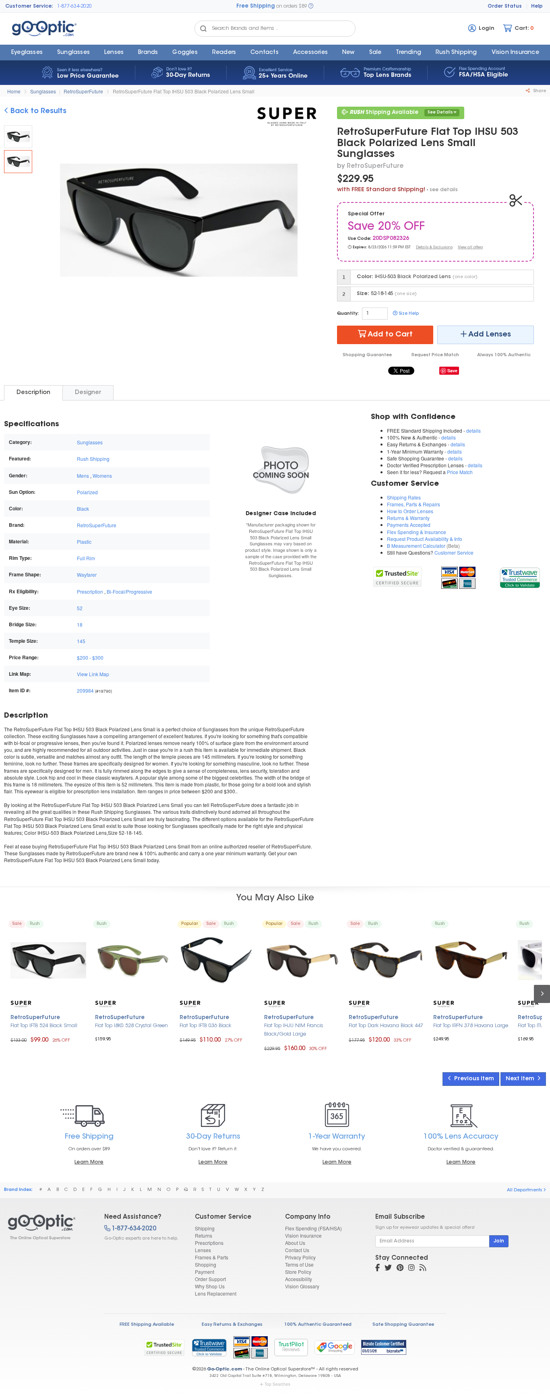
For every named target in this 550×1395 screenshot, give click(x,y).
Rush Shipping (456, 53)
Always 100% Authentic (504, 355)
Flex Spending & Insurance (416, 531)
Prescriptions (209, 1242)
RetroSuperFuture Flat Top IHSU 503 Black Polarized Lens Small (183, 91)
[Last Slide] (50, 221)
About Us (295, 1242)
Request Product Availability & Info (424, 538)
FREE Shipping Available (147, 1325)
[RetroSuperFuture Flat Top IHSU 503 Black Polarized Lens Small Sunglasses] (18, 136)
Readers (224, 53)
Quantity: (348, 314)
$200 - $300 (90, 657)
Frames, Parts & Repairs (413, 504)
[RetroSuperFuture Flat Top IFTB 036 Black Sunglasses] (217, 960)
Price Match (460, 471)
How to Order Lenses (410, 511)
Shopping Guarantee (367, 355)
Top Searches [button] (277, 1384)
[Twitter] (388, 1268)
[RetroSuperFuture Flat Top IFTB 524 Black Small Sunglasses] (48, 960)
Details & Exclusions (434, 247)
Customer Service (453, 552)
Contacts (264, 53)
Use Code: (359, 239)
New (348, 53)
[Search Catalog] (203, 28)
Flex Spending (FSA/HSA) (313, 1228)
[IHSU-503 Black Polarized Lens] (18, 161)
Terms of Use (299, 1264)
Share (539, 91)
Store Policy (298, 1271)
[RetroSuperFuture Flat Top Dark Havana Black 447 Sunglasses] (386, 960)
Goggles (184, 53)
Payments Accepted (408, 524)
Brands (148, 53)
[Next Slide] (307, 221)
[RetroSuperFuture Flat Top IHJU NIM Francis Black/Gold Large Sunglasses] (302, 960)
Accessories (310, 53)
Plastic (84, 541)
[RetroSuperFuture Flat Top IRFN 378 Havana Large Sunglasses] (471, 960)
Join (499, 1241)
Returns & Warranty (408, 517)
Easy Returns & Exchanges (232, 1325)
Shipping (205, 1228)
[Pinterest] (400, 1268)
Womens (102, 475)
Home (14, 91)
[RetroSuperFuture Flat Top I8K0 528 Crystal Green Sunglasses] (133, 960)
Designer (88, 393)
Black (83, 508)
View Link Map (93, 674)
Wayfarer (87, 574)
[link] (519, 576)
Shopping (205, 1264)
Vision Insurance (303, 1235)
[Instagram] (411, 1268)
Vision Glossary (302, 1286)
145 (81, 641)
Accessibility (298, 1278)
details (473, 430)
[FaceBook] (377, 1268)
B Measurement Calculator (416, 545)
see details (444, 190)
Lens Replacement (215, 1293)
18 (80, 624)
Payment (204, 1271)
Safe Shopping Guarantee (403, 1325)
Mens (83, 475)
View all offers (470, 247)
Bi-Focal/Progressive (129, 591)
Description (33, 393)
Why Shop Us (210, 1286)
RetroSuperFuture (83, 91)
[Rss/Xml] (423, 1268)
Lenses (114, 53)
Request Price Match (435, 355)
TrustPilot (291, 1347)
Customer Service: (29, 6)
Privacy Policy (300, 1257)
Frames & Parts (211, 1257)
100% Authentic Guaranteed (318, 1325)
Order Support (210, 1278)
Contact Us (297, 1249)
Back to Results (37, 111)
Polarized (87, 492)
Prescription (90, 591)
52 (80, 608)
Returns (203, 1235)
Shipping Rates (404, 497)
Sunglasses (73, 53)
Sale (375, 53)
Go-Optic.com (224, 1369)
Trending (408, 53)
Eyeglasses (27, 53)
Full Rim (86, 558)
